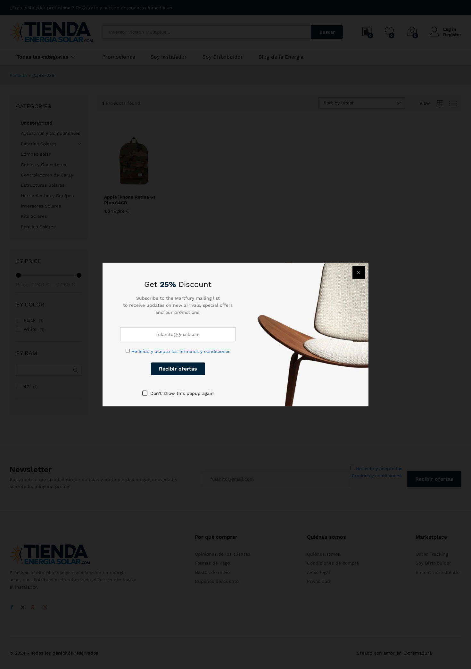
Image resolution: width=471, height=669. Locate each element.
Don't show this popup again (182, 393)
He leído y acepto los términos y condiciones (180, 351)
